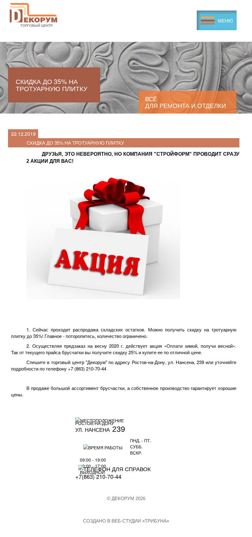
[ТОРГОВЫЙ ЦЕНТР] (33, 12)
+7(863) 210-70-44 (98, 476)
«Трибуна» (155, 520)
